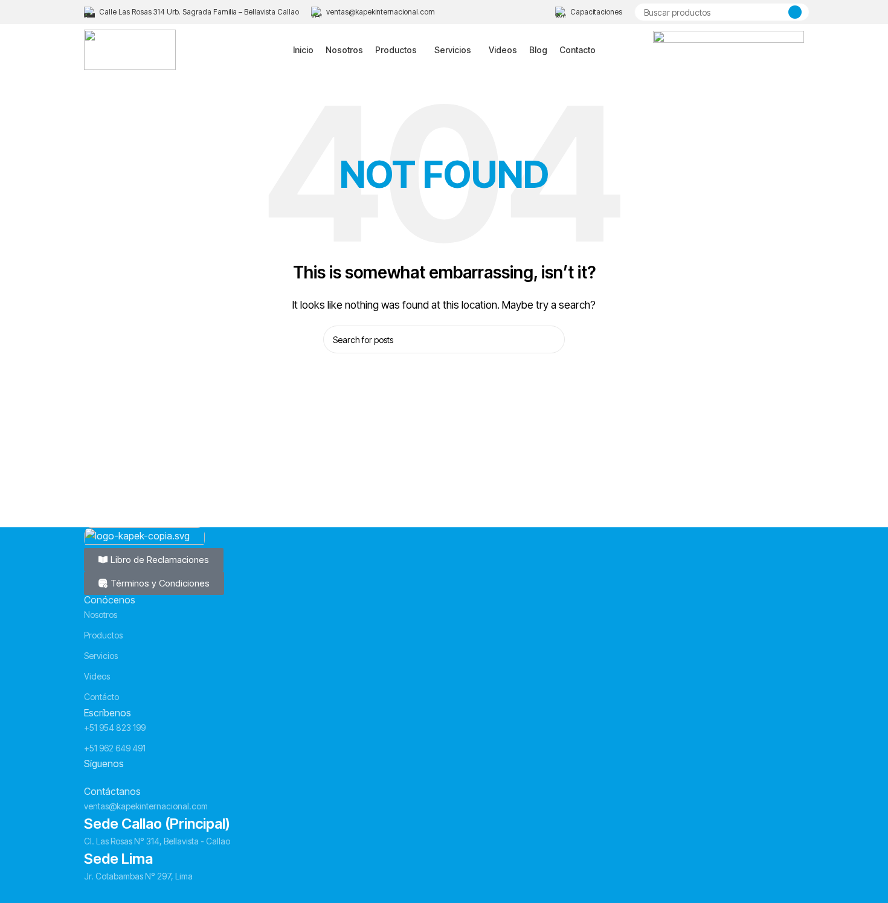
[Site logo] (130, 49)
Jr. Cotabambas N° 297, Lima (138, 876)
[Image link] (144, 536)
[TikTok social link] (158, 777)
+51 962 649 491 (115, 748)
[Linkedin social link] (136, 777)
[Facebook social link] (93, 777)
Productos (103, 635)
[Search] (795, 12)
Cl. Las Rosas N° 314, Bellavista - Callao (157, 841)
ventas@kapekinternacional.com (146, 806)
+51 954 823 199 (115, 727)
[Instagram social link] (115, 777)
